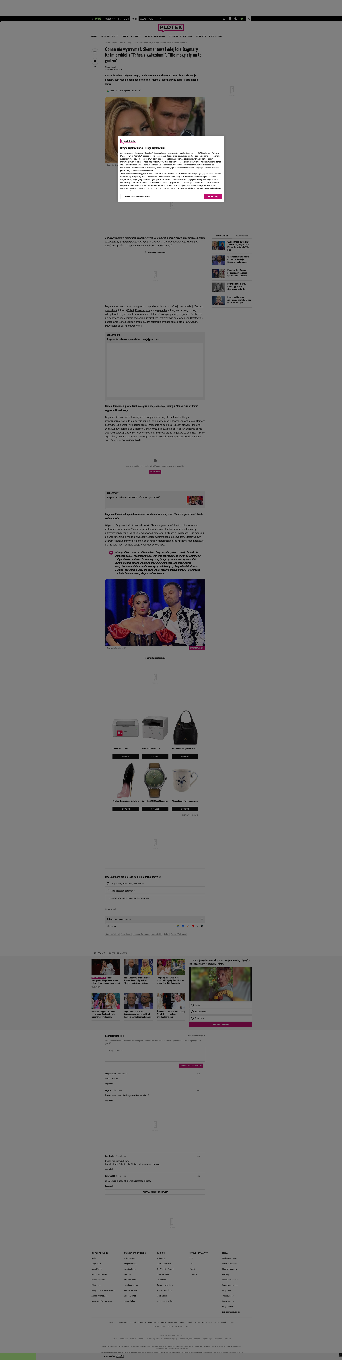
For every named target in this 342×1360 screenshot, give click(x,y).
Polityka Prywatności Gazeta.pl (199, 188)
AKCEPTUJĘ (213, 196)
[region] (171, 169)
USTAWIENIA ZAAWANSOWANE (138, 196)
